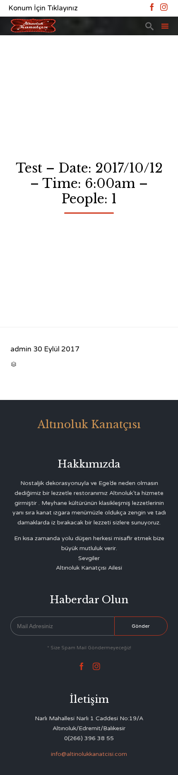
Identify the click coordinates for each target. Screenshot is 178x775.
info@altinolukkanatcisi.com (89, 754)
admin (20, 349)
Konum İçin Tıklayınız (43, 8)
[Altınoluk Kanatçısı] (33, 26)
